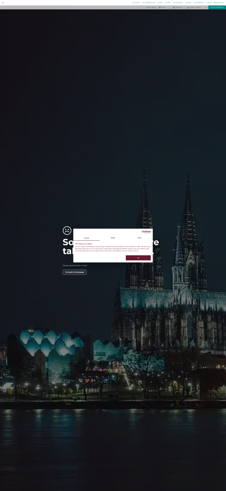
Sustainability (199, 2)
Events (168, 2)
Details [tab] (113, 237)
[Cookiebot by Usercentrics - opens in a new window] (143, 232)
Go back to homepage (74, 272)
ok (138, 258)
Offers (188, 2)
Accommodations (148, 2)
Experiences (178, 2)
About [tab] (139, 237)
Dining (160, 2)
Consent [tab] (86, 238)
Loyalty (209, 2)
